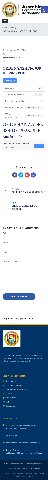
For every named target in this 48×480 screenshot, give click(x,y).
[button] (44, 9)
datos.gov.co (10, 406)
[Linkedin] (33, 175)
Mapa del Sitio (35, 469)
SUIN (8, 402)
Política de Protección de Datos (13, 464)
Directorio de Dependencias (16, 389)
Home (4, 28)
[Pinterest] (27, 175)
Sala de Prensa (11, 398)
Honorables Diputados (14, 385)
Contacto (9, 394)
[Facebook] (14, 175)
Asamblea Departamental (13, 57)
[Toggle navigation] (5, 21)
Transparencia (11, 381)
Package (13, 28)
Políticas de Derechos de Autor (17, 469)
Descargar (10, 81)
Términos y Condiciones (34, 464)
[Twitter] (20, 175)
